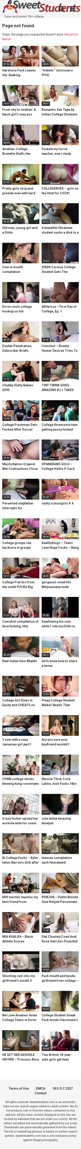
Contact (41, 1093)
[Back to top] (73, 1140)
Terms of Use (19, 1088)
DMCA (40, 1088)
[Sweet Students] (41, 7)
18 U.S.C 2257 (62, 1088)
